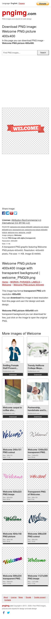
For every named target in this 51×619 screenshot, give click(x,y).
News (21, 597)
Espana (22, 3)
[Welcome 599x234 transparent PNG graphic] (13, 560)
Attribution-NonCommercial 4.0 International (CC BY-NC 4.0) (21, 221)
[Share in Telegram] (7, 213)
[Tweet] (15, 213)
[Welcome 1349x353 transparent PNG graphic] (38, 434)
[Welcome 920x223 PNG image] (13, 476)
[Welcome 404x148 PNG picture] (13, 518)
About (6, 597)
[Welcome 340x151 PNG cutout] (13, 434)
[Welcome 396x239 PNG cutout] (38, 518)
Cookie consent (40, 597)
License (14, 597)
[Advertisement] (25, 82)
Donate (28, 597)
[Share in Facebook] (3, 213)
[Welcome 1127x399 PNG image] (38, 560)
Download (13, 374)
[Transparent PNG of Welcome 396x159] (38, 476)
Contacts (7, 600)
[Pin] (11, 213)
